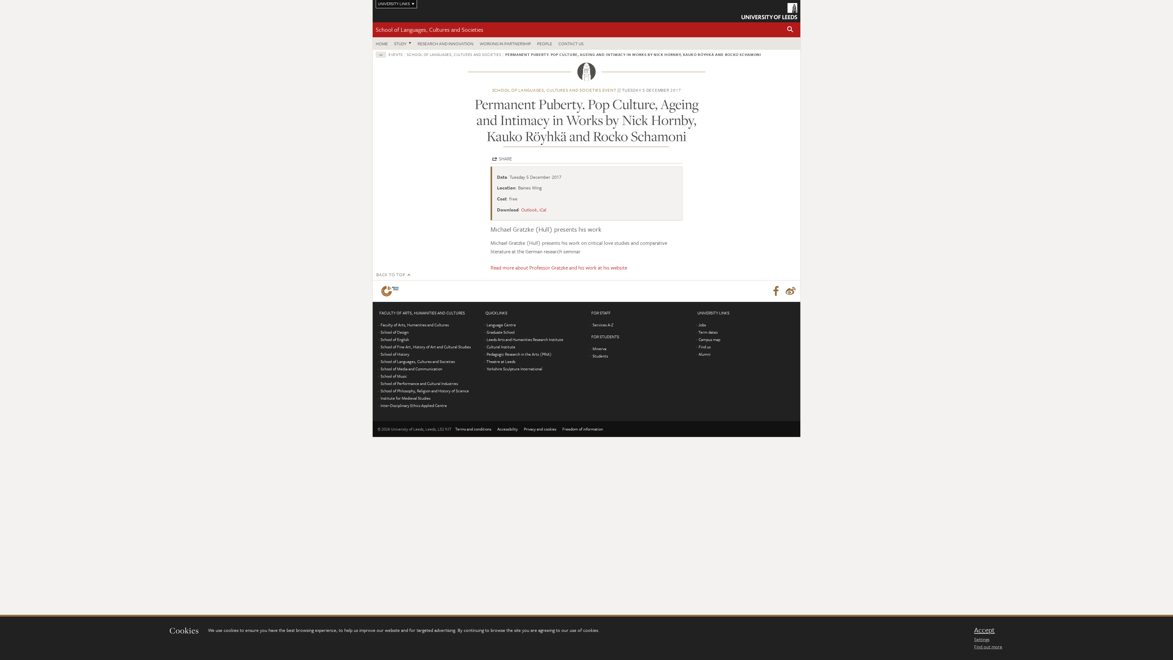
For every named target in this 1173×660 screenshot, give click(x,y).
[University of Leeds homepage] (769, 11)
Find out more (988, 646)
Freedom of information (582, 429)
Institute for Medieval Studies (405, 398)
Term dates (708, 332)
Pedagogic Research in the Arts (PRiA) (519, 354)
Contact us (570, 43)
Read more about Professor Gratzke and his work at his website (559, 267)
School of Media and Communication (411, 369)
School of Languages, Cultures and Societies (429, 29)
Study (400, 43)
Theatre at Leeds (500, 361)
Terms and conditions (473, 429)
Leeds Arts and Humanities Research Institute (525, 339)
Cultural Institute (501, 347)
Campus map (709, 339)
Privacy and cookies (540, 429)
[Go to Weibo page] (790, 291)
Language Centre (501, 325)
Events (396, 54)
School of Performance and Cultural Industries (419, 383)
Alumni (705, 354)
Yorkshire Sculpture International (514, 369)
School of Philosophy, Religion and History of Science (425, 391)
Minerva (599, 349)
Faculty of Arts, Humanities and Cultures (415, 325)
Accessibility (507, 429)
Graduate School (501, 332)
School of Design (395, 332)
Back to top (390, 274)
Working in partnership (505, 43)
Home (382, 43)
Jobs (702, 325)
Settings (981, 639)
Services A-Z (603, 325)
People (544, 43)
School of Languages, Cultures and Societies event (554, 90)
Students (600, 356)
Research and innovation (445, 43)
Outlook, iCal (533, 209)
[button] (790, 30)
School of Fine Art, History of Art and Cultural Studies (426, 347)
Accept (984, 630)
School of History (395, 354)
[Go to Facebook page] (776, 291)
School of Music (394, 376)
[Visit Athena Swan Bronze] (391, 291)
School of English (395, 339)
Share (505, 158)
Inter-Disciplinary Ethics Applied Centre (414, 405)
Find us (705, 347)
